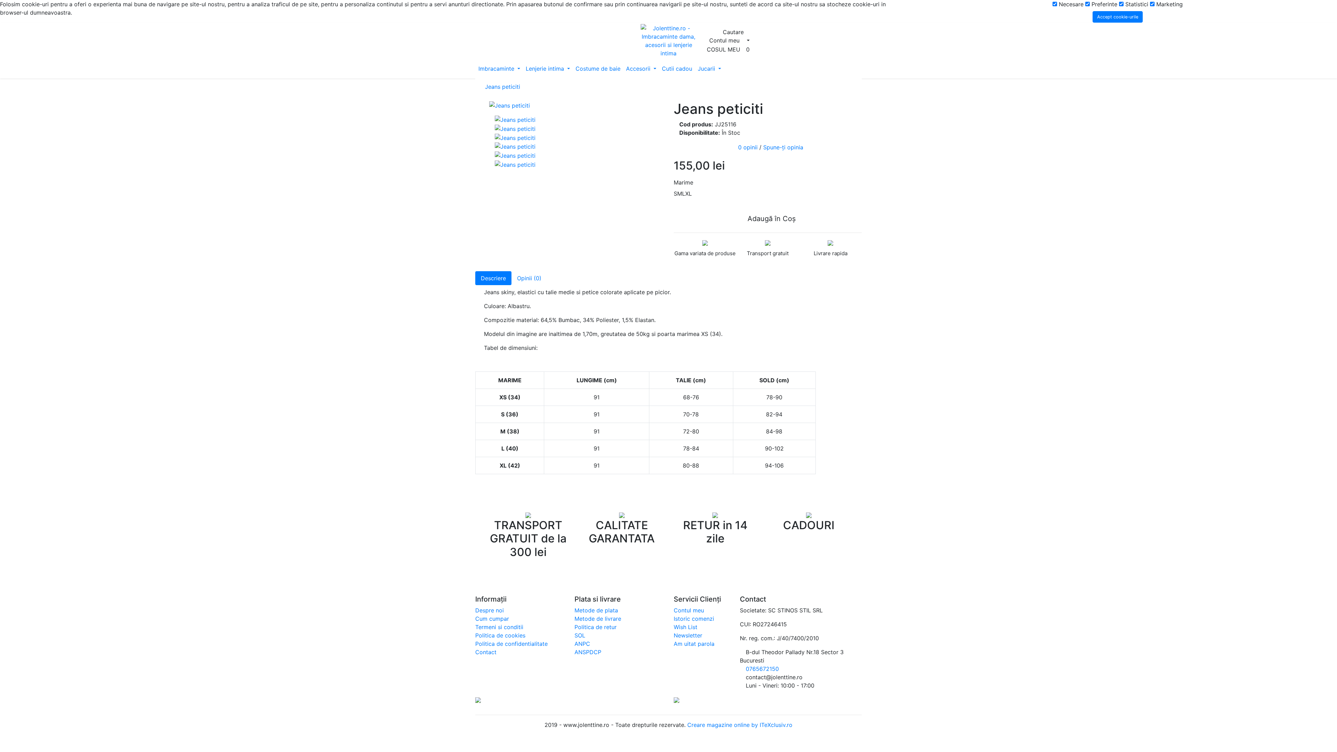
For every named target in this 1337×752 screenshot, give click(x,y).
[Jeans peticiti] (576, 105)
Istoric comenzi (694, 618)
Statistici (1136, 4)
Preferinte (1103, 4)
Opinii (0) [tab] (529, 278)
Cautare (734, 32)
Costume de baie (598, 68)
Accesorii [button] (639, 68)
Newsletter (688, 635)
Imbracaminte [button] (497, 68)
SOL (579, 635)
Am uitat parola (694, 643)
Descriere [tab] (493, 278)
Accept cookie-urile (1117, 16)
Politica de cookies (500, 635)
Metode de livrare (597, 618)
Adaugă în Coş (770, 218)
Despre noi (489, 610)
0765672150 (762, 668)
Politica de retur (595, 627)
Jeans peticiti (502, 86)
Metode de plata (596, 610)
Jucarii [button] (707, 68)
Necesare (1070, 4)
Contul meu (689, 610)
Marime (683, 182)
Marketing (1169, 4)
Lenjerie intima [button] (546, 68)
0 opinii (748, 147)
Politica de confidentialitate (511, 643)
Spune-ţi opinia (783, 147)
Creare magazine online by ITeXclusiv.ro (739, 724)
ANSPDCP (587, 652)
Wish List (685, 627)
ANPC (582, 643)
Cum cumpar (492, 618)
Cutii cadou (677, 68)
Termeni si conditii (499, 627)
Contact (486, 652)
